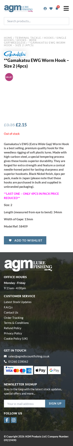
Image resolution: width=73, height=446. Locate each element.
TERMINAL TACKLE (28, 37)
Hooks (49, 37)
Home (8, 37)
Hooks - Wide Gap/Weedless (20, 41)
